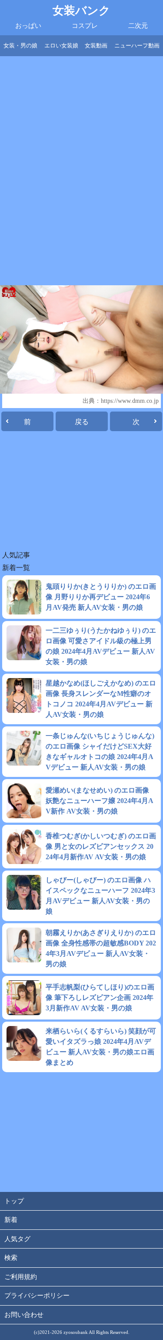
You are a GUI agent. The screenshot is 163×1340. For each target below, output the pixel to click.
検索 (10, 1257)
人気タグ (17, 1238)
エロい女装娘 (61, 45)
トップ (14, 1201)
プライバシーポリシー (37, 1295)
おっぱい (28, 25)
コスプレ (85, 25)
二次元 (138, 25)
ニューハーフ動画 (137, 45)
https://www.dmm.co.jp (130, 401)
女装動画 (96, 45)
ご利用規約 (20, 1276)
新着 (10, 1219)
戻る (82, 421)
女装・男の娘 (20, 45)
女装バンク (81, 10)
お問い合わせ (23, 1314)
